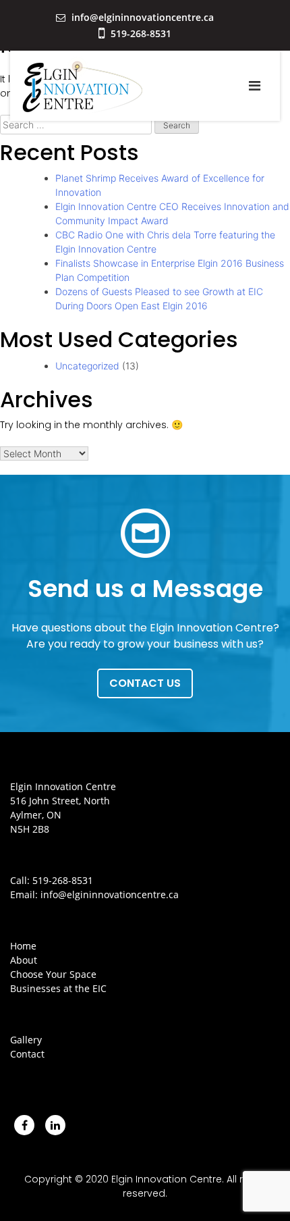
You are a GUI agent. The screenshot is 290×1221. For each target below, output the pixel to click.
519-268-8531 (139, 33)
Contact (27, 1053)
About (23, 960)
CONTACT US (145, 683)
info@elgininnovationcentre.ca (141, 17)
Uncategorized (87, 365)
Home (23, 945)
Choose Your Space (53, 974)
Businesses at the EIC (58, 988)
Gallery (26, 1039)
